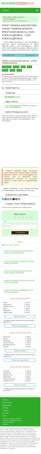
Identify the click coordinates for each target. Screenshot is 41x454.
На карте (5, 70)
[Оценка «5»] (31, 217)
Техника (5, 410)
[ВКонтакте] (6, 199)
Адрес (23, 66)
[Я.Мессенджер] (3, 199)
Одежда (5, 408)
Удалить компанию (8, 422)
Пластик (5, 413)
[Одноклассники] (8, 199)
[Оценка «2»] (19, 217)
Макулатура (6, 405)
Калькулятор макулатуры (20, 326)
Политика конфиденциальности (12, 420)
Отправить (21, 232)
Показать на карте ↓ (20, 55)
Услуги (29, 66)
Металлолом (7, 402)
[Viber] (16, 199)
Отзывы (12, 70)
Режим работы (7, 66)
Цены (4, 415)
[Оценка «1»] (15, 217)
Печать (19, 70)
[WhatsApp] (19, 199)
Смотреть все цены (20, 316)
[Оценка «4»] (27, 217)
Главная (5, 400)
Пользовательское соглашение (12, 418)
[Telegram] (11, 199)
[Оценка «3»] (23, 217)
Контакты (16, 66)
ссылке (32, 190)
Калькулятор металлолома (20, 360)
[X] (14, 199)
